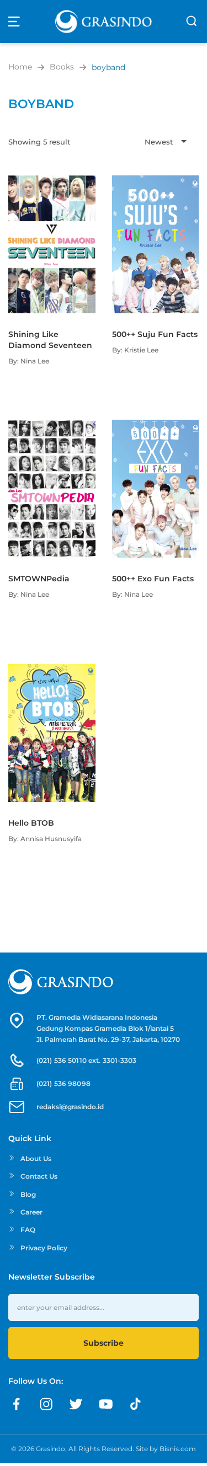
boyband (108, 67)
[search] (191, 21)
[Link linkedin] (136, 1404)
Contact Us (38, 1176)
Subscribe (103, 1343)
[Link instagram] (46, 1404)
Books (62, 67)
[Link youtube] (106, 1404)
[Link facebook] (16, 1404)
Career (31, 1212)
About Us (35, 1158)
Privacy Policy (43, 1248)
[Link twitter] (76, 1404)
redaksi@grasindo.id (70, 1107)
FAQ (27, 1230)
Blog (28, 1194)
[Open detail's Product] (51, 181)
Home (20, 67)
